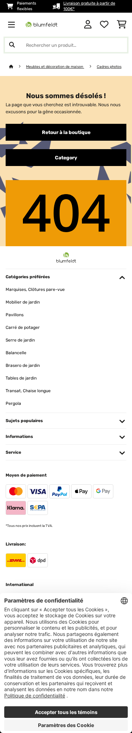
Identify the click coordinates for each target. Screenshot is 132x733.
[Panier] (121, 24)
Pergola (13, 403)
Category (66, 157)
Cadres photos (109, 66)
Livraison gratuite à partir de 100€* (89, 6)
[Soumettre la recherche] (12, 45)
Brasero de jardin (23, 365)
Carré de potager (23, 327)
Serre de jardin (20, 340)
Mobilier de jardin (23, 302)
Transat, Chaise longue (28, 390)
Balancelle (16, 352)
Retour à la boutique (66, 132)
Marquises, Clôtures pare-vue (35, 289)
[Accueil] (17, 66)
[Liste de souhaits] (104, 24)
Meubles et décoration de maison (55, 66)
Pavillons (15, 314)
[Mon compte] (88, 25)
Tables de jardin (21, 378)
